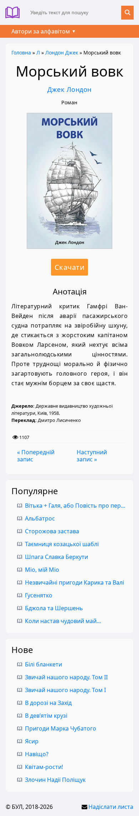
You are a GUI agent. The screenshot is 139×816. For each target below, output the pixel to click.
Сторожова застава (52, 531)
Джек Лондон (69, 89)
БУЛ (15, 12)
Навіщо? (36, 754)
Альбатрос (40, 518)
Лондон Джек (61, 52)
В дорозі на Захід (48, 703)
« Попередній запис (36, 455)
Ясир (31, 741)
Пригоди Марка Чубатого (60, 728)
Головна (21, 52)
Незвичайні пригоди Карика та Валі (74, 582)
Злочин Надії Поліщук (55, 780)
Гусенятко (38, 595)
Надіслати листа (110, 807)
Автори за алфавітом (40, 31)
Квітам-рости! (44, 767)
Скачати (70, 267)
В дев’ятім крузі (46, 716)
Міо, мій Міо (42, 570)
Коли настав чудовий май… (63, 621)
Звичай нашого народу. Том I (65, 690)
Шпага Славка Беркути (56, 557)
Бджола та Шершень (54, 608)
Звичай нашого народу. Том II (66, 677)
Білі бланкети (43, 664)
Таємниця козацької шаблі (62, 544)
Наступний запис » (92, 455)
